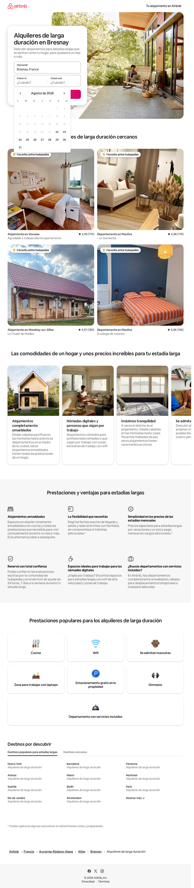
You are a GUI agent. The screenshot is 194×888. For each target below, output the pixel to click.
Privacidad (88, 881)
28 (49, 139)
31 (20, 147)
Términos (104, 881)
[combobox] (47, 69)
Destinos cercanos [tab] (75, 752)
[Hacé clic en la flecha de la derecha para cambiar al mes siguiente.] (64, 93)
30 (64, 139)
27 (42, 139)
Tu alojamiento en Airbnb (163, 6)
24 (20, 139)
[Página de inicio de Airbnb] (17, 6)
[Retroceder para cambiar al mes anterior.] (20, 93)
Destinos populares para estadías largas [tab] (32, 752)
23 (64, 132)
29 (57, 139)
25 (27, 139)
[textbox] (30, 82)
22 (57, 132)
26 (34, 139)
